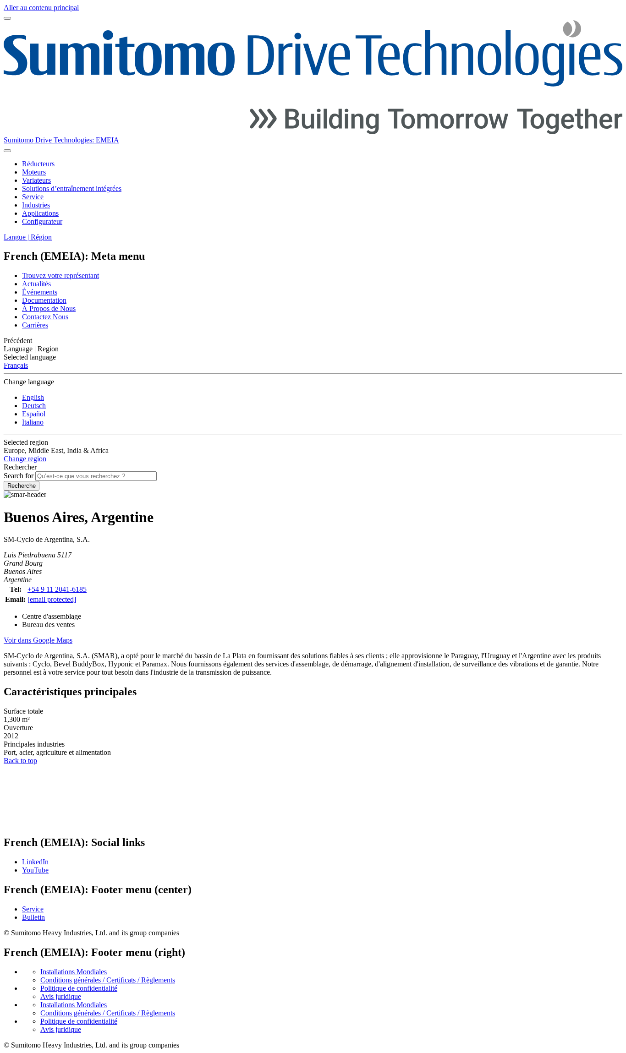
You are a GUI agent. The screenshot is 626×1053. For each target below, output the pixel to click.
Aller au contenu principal (41, 7)
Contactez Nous (45, 317)
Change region (25, 459)
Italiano (33, 422)
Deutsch (34, 405)
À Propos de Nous (49, 308)
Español (33, 414)
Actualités (36, 284)
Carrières (35, 325)
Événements (39, 292)
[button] (313, 341)
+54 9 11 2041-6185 (57, 589)
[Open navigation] (7, 18)
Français (16, 365)
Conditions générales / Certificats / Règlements (107, 980)
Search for (18, 476)
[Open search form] (7, 150)
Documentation (44, 300)
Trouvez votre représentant (60, 275)
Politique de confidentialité (78, 988)
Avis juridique (60, 996)
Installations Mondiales (73, 972)
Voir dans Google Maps (38, 640)
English (33, 397)
